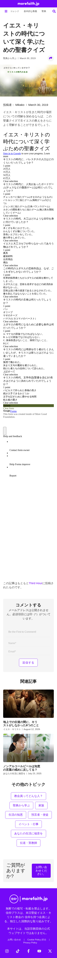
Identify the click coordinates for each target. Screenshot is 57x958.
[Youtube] (39, 951)
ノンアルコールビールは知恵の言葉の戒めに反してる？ (21, 768)
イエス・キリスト (12, 729)
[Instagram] (7, 951)
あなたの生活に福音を (14, 773)
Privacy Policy (30, 942)
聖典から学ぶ (9, 58)
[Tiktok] (18, 951)
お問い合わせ (14, 939)
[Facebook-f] (28, 951)
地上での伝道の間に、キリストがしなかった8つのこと (21, 723)
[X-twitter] (50, 951)
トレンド (14, 11)
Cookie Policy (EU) (36, 939)
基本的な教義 (30, 11)
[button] (6, 11)
